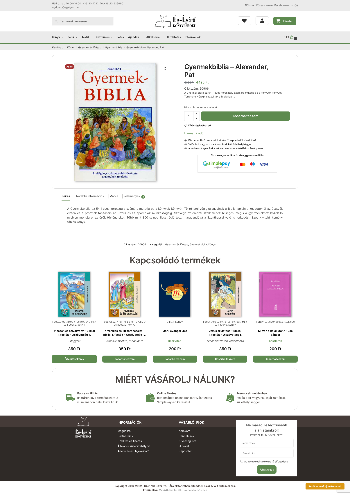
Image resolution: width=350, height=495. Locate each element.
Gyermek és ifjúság (89, 47)
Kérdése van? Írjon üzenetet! (325, 486)
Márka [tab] (114, 196)
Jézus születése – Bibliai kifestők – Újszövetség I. (225, 332)
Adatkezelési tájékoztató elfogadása (266, 461)
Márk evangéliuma (174, 331)
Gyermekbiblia (113, 47)
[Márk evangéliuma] (174, 294)
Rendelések (186, 436)
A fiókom (184, 431)
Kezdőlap (57, 47)
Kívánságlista (187, 441)
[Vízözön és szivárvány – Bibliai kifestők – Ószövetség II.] (74, 294)
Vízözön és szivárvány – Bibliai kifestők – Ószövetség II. (74, 332)
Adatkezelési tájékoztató (133, 451)
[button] (291, 37)
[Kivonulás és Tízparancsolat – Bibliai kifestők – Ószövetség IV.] (124, 294)
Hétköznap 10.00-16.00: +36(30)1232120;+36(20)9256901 (88, 3)
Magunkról (124, 431)
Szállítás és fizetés (130, 441)
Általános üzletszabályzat (134, 446)
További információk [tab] (90, 196)
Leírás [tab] (66, 196)
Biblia (170, 322)
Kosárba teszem (245, 116)
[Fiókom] (262, 20)
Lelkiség (289, 322)
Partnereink (125, 436)
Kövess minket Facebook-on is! (274, 5)
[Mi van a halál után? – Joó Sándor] (275, 294)
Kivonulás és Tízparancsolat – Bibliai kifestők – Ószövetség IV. (124, 332)
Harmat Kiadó (194, 133)
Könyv (70, 47)
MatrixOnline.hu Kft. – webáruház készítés (183, 490)
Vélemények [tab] (133, 196)
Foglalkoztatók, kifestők (68, 322)
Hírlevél (184, 446)
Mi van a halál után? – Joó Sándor (275, 332)
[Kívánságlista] (244, 20)
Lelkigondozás (274, 322)
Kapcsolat (185, 451)
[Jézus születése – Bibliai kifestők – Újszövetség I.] (225, 294)
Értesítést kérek (74, 359)
